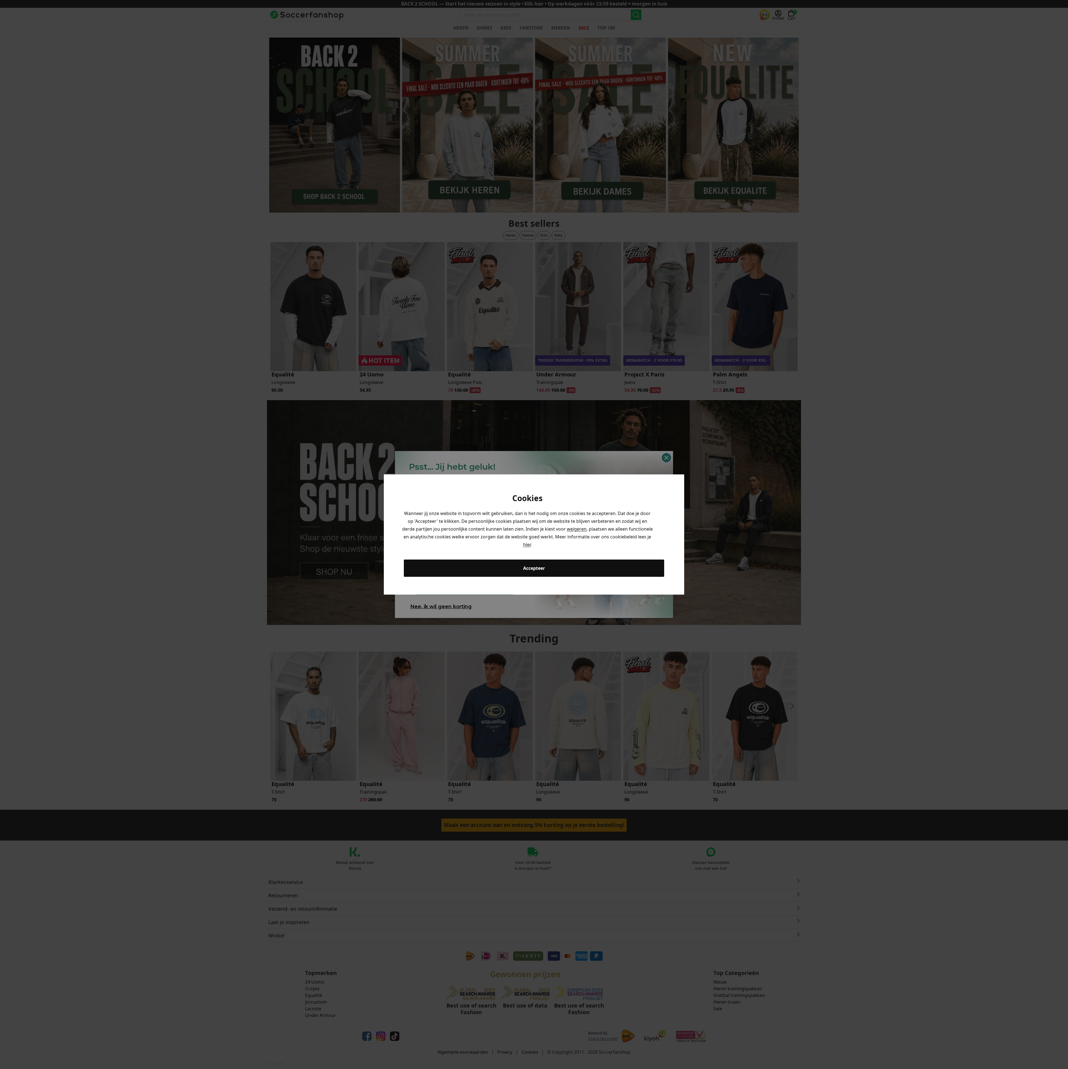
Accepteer (534, 568)
